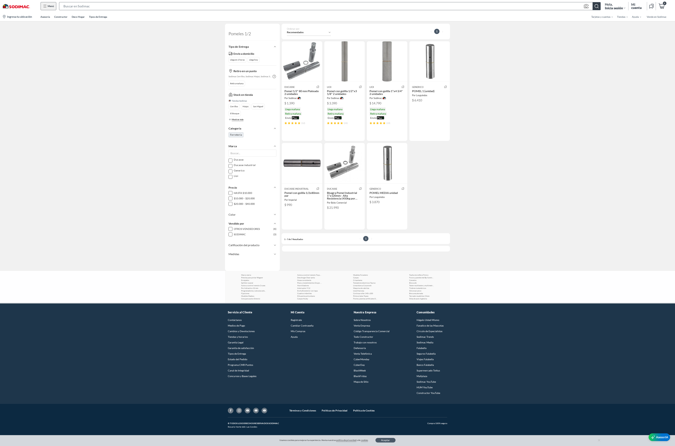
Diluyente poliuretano (306, 296)
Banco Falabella (425, 364)
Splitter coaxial (247, 283)
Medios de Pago (236, 325)
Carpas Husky (302, 299)
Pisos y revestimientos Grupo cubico (309, 283)
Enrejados (245, 280)
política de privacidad (346, 440)
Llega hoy (253, 59)
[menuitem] (600, 16)
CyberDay (359, 364)
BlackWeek (360, 370)
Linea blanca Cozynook (362, 285)
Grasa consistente (304, 280)
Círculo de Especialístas (429, 331)
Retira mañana (236, 83)
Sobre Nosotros (362, 319)
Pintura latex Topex (360, 296)
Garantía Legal (235, 342)
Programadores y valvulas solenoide (253, 291)
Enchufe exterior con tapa (307, 291)
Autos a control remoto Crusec (253, 285)
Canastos (412, 280)
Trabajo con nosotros (365, 342)
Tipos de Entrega (98, 16)
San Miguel (258, 106)
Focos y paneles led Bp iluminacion (421, 278)
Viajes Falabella (425, 359)
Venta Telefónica (363, 353)
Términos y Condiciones (302, 410)
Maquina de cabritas (361, 288)
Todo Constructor (363, 336)
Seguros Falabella (426, 353)
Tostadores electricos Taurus (364, 283)
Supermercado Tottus (428, 370)
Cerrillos (234, 106)
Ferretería (236, 134)
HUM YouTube (425, 387)
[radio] (285, 123)
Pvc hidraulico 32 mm (249, 288)
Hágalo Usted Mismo (428, 319)
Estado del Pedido (237, 359)
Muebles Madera (247, 296)
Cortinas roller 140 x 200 (363, 293)
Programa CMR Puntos (240, 364)
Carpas (356, 278)
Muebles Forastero (360, 275)
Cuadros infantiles (304, 293)
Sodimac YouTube (426, 381)
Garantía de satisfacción (241, 348)
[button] (330, 6)
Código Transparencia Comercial (372, 331)
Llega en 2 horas (237, 59)
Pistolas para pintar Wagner (252, 278)
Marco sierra (246, 275)
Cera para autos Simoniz (250, 299)
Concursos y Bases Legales (242, 376)
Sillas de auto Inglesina (418, 299)
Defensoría (360, 348)
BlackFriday (360, 376)
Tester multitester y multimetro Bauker (421, 285)
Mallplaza (422, 376)
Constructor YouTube (428, 392)
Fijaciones (245, 293)
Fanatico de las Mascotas (430, 325)
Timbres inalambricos (417, 288)
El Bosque (234, 113)
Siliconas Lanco (415, 291)
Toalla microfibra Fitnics (418, 275)
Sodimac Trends (425, 336)
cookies (364, 440)
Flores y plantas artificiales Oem (365, 299)
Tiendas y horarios (238, 336)
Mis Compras (298, 331)
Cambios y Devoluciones (241, 331)
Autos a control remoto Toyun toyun (309, 275)
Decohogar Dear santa (306, 278)
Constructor (61, 16)
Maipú (246, 106)
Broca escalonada (416, 293)
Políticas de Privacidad (335, 410)
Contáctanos (235, 319)
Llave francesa (358, 291)
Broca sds (413, 283)
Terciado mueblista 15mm (419, 296)
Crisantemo (357, 280)
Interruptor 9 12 (303, 288)
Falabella (421, 348)
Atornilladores (303, 285)
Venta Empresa (362, 325)
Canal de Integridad (238, 370)
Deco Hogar (78, 16)
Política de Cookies (364, 410)
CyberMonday (361, 359)
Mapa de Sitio (361, 381)
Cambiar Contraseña (302, 325)
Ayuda (294, 336)
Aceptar (385, 440)
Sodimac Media (425, 342)
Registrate (296, 319)
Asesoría (45, 16)
